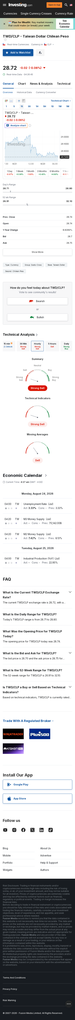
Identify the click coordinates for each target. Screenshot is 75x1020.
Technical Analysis (19, 334)
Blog (5, 848)
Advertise (45, 855)
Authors (44, 869)
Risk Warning (9, 1000)
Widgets (7, 869)
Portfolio (8, 862)
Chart (22, 83)
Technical (63, 83)
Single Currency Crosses (36, 13)
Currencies (10, 13)
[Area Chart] (11, 101)
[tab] (8, 346)
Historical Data (24, 92)
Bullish (40, 317)
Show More (37, 252)
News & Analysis (41, 83)
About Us (45, 848)
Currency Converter (46, 92)
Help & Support (49, 862)
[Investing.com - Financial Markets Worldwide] (20, 5)
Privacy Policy (10, 989)
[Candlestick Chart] (6, 101)
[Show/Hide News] (23, 101)
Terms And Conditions (14, 977)
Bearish (40, 301)
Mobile (7, 855)
